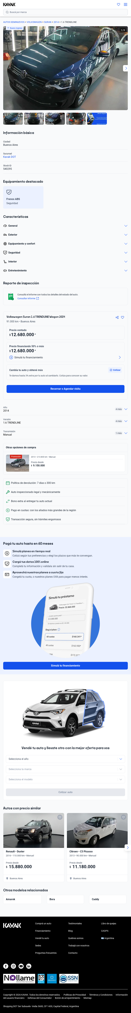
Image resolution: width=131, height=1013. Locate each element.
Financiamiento (42, 931)
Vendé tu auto (42, 938)
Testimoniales (75, 923)
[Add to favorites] (59, 817)
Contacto (72, 953)
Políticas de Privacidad (75, 995)
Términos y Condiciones (100, 995)
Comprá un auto (43, 923)
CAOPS (104, 931)
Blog (70, 931)
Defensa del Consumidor (40, 998)
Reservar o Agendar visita (65, 388)
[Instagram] (13, 966)
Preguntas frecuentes (46, 953)
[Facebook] (5, 966)
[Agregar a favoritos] (122, 317)
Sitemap (87, 998)
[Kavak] (7, 4)
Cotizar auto (65, 792)
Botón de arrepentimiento (67, 998)
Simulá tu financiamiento (65, 665)
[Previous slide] (5, 68)
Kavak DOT (9, 156)
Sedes (38, 945)
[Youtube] (21, 966)
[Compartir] (117, 317)
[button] (115, 370)
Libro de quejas (108, 923)
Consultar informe (26, 298)
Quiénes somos (75, 938)
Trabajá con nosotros (78, 945)
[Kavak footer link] (12, 938)
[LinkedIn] (28, 966)
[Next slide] (126, 68)
